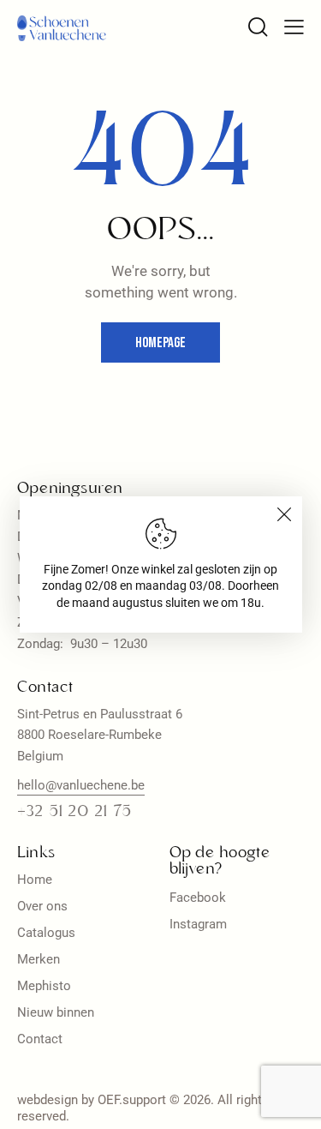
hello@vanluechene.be (81, 785)
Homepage (160, 342)
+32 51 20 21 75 (74, 812)
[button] (294, 27)
